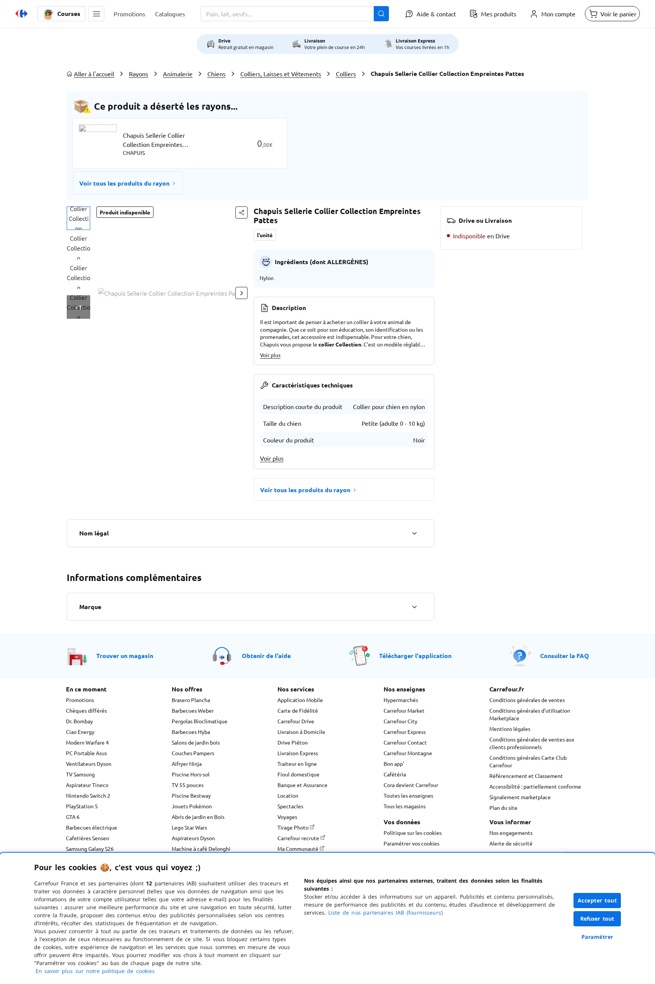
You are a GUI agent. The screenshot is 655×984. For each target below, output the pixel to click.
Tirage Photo (293, 827)
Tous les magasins (405, 806)
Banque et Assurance (302, 784)
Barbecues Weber (193, 710)
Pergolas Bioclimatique (199, 721)
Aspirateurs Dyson (193, 837)
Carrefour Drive (295, 721)
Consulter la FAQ (564, 656)
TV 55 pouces (188, 784)
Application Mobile (300, 699)
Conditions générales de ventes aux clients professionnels (531, 743)
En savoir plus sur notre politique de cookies (95, 971)
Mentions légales (509, 728)
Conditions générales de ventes (527, 699)
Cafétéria (395, 774)
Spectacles (290, 806)
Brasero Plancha (191, 699)
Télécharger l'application (415, 656)
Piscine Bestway (191, 795)
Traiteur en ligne (297, 763)
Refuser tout (597, 918)
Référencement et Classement (526, 775)
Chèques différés (86, 710)
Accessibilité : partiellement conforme (535, 786)
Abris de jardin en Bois (198, 816)
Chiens (216, 73)
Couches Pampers (193, 752)
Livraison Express (297, 752)
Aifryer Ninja (187, 763)
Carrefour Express (405, 731)
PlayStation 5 (82, 806)
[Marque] (414, 606)
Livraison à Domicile (301, 731)
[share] (241, 212)
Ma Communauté (298, 848)
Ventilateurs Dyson (88, 763)
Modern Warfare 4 (87, 742)
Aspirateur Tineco (87, 784)
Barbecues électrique (91, 827)
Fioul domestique (298, 774)
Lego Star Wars (189, 827)
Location (287, 795)
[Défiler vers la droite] (241, 293)
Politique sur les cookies (413, 832)
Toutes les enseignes (408, 795)
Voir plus (270, 354)
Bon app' (394, 763)
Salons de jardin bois (196, 742)
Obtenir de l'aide (266, 656)
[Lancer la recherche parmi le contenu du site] (381, 13)
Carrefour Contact (405, 742)
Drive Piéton (292, 742)
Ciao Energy (80, 731)
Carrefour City (400, 721)
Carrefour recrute (298, 837)
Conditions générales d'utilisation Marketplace (529, 714)
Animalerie (178, 73)
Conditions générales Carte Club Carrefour (528, 761)
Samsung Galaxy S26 (90, 848)
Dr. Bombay (79, 721)
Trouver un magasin (124, 656)
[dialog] (327, 918)
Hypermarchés (401, 699)
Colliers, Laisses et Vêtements (280, 73)
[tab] (78, 218)
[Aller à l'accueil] (21, 13)
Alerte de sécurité (511, 843)
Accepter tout (597, 900)
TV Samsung (80, 774)
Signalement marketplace (520, 796)
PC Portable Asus (86, 752)
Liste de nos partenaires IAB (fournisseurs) (385, 912)
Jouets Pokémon (192, 806)
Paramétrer (597, 936)
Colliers (346, 73)
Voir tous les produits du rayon (124, 183)
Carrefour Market (404, 710)
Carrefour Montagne (408, 752)
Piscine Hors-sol (191, 774)
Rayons (138, 73)
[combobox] (295, 13)
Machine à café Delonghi (201, 848)
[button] (96, 13)
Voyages (287, 816)
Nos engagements (511, 832)
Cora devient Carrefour (411, 784)
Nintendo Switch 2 (88, 795)
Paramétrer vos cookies (411, 843)
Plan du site (503, 807)
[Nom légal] (414, 533)
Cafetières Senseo (87, 837)
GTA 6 (73, 816)
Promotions (80, 699)
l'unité (265, 234)
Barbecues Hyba (191, 731)
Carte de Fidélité (297, 710)
